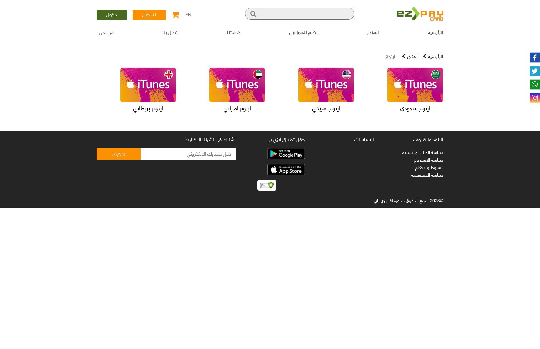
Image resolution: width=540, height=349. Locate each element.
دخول (111, 14)
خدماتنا (234, 32)
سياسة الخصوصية (427, 174)
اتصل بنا (170, 32)
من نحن (106, 32)
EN (188, 13)
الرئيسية (435, 32)
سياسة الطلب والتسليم (422, 152)
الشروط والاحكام (429, 167)
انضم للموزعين (304, 32)
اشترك (118, 153)
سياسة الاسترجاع (428, 159)
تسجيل (149, 14)
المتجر (373, 32)
